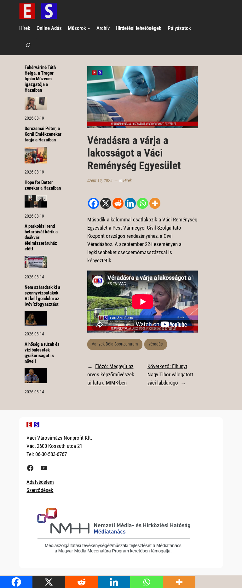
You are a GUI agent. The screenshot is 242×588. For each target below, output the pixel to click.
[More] (154, 203)
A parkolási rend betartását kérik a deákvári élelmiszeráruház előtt (41, 238)
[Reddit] (118, 203)
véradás (156, 344)
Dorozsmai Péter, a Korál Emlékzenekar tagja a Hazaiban (43, 134)
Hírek (127, 180)
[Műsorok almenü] (88, 28)
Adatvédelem (40, 482)
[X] (105, 203)
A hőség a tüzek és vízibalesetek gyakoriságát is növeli (42, 353)
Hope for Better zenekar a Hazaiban (43, 185)
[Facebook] (93, 203)
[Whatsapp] (142, 203)
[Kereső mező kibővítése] (28, 45)
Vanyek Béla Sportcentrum (115, 344)
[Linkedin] (130, 203)
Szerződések (39, 490)
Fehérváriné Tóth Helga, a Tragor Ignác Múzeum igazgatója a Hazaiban (40, 79)
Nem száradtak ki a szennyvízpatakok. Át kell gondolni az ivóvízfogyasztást (42, 296)
